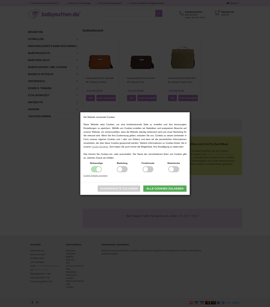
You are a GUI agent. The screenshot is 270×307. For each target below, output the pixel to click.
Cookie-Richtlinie (100, 146)
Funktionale (148, 163)
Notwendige (96, 163)
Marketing (122, 163)
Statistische (173, 163)
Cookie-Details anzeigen (95, 175)
